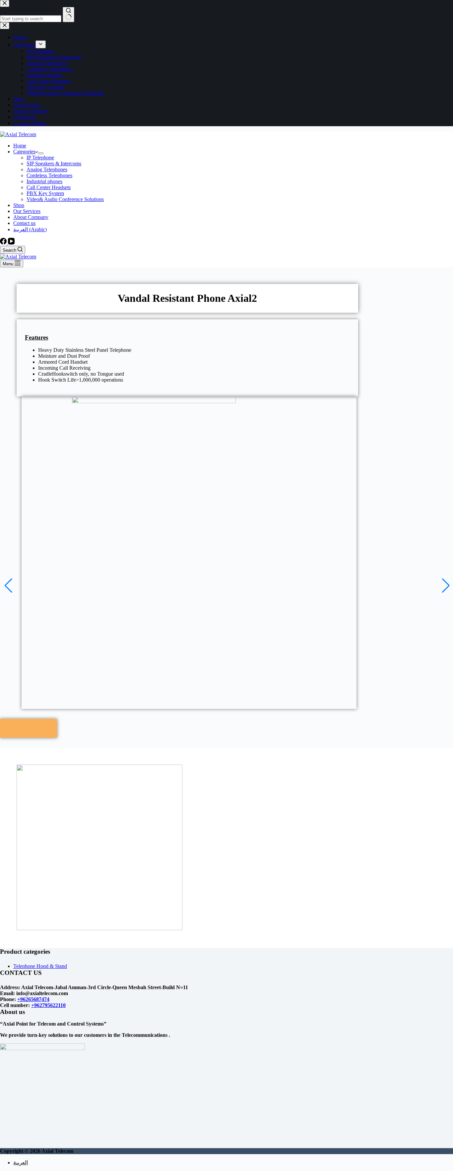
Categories (24, 151)
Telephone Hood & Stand (40, 966)
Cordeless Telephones (49, 175)
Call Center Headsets (49, 187)
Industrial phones (44, 181)
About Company (30, 217)
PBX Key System (45, 193)
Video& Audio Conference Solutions (65, 199)
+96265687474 (33, 999)
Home (19, 145)
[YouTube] (11, 242)
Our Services (26, 211)
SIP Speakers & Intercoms (54, 163)
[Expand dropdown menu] (40, 153)
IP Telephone (40, 157)
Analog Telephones (47, 169)
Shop (18, 205)
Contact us (24, 223)
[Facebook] (4, 242)
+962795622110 (48, 1005)
